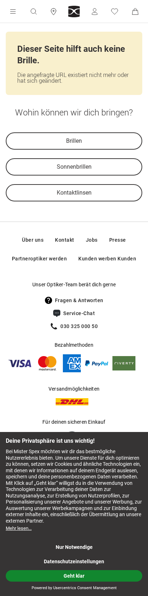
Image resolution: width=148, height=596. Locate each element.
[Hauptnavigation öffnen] (13, 11)
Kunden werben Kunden (107, 258)
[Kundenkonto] (94, 11)
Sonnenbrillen (74, 166)
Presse (117, 240)
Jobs (92, 240)
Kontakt (64, 240)
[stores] (53, 11)
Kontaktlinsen (74, 192)
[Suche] (33, 11)
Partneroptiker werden (39, 258)
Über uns (32, 240)
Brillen (74, 140)
